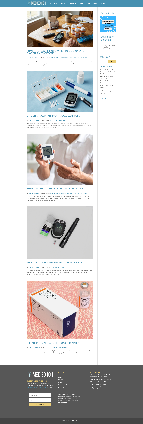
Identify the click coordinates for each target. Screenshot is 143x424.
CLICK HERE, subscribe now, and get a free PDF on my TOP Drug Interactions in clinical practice (107, 48)
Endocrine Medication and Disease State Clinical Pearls (68, 58)
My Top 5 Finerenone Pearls (98, 384)
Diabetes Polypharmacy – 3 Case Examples (53, 115)
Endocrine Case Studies (58, 120)
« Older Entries (31, 362)
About (60, 382)
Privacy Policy (62, 387)
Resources (72, 3)
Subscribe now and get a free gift (37, 387)
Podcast (88, 3)
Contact (95, 3)
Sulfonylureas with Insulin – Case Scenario (55, 262)
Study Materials (59, 3)
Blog (81, 3)
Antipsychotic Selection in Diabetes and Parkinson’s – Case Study (108, 72)
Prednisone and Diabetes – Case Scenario (53, 343)
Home (50, 3)
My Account (104, 3)
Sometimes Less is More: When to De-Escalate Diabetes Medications (55, 52)
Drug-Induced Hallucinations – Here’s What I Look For (106, 92)
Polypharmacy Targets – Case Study (100, 379)
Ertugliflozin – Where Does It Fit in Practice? (56, 188)
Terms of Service (63, 385)
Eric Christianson (34, 58)
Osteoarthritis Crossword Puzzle (99, 382)
